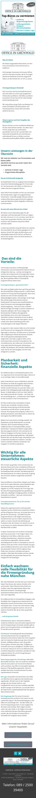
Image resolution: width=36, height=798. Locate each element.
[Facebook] (15, 753)
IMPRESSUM (9, 770)
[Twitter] (19, 753)
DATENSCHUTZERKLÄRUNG (22, 770)
